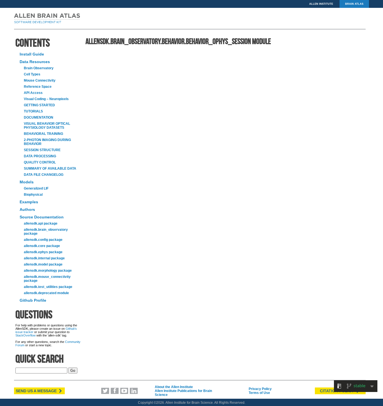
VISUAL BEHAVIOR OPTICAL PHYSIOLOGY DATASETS (47, 126)
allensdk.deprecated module (46, 293)
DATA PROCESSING (40, 156)
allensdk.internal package (44, 258)
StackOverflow (25, 335)
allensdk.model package (43, 264)
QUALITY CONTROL (40, 162)
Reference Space (38, 87)
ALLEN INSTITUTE (321, 4)
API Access (33, 93)
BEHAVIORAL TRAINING (43, 134)
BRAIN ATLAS (354, 4)
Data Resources (35, 61)
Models (27, 182)
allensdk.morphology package (48, 271)
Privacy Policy (260, 389)
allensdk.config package (43, 240)
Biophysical (33, 195)
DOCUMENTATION (38, 117)
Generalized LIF (36, 188)
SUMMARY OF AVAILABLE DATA (50, 168)
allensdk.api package (40, 223)
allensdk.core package (42, 246)
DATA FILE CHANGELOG (43, 175)
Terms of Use (259, 393)
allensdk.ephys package (43, 252)
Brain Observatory (39, 68)
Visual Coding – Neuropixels (46, 99)
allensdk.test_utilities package (48, 287)
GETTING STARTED (39, 105)
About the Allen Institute (174, 387)
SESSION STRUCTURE (42, 150)
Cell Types (32, 74)
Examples (29, 202)
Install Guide (32, 54)
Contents (32, 42)
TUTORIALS (33, 111)
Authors (27, 209)
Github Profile (33, 300)
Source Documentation (42, 217)
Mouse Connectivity (40, 80)
